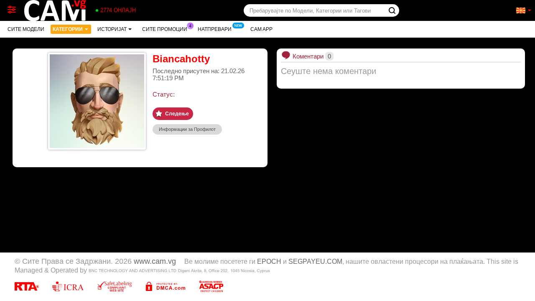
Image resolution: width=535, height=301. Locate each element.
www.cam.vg (155, 261)
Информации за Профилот (187, 129)
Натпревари (215, 29)
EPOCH (269, 261)
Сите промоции (164, 29)
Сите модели (26, 29)
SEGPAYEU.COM (315, 261)
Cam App (261, 29)
